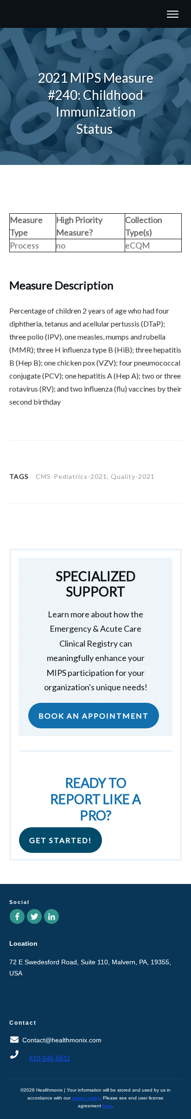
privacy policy (86, 1097)
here (107, 1105)
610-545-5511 (49, 1058)
